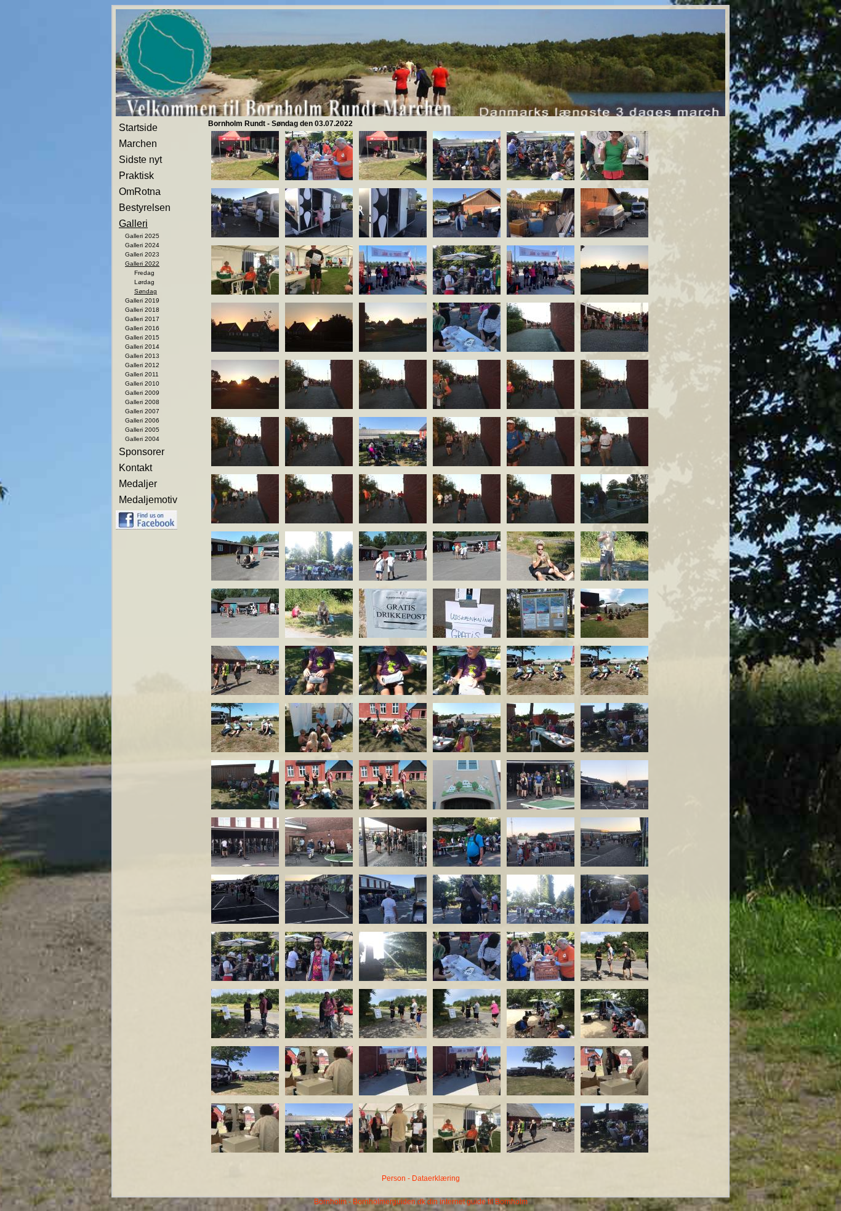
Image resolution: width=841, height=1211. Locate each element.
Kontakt (135, 468)
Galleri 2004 (142, 438)
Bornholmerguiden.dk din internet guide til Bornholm (440, 1201)
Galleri (133, 223)
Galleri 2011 (142, 374)
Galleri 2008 (142, 402)
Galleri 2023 (142, 254)
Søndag (145, 291)
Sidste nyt (140, 159)
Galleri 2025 (142, 235)
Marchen (138, 143)
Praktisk (136, 175)
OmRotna (140, 191)
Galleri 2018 (142, 309)
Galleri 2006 (142, 420)
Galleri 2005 (142, 429)
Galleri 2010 (142, 383)
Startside (138, 127)
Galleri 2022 (142, 263)
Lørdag (144, 282)
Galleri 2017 (142, 319)
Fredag (144, 272)
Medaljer (138, 483)
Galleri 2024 (142, 245)
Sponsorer (141, 452)
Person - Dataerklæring (421, 1178)
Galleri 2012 (142, 365)
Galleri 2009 (142, 392)
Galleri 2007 (142, 411)
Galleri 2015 (142, 337)
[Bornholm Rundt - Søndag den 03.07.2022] (245, 177)
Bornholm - (332, 1201)
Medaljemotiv (148, 499)
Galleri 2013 (142, 355)
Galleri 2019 (142, 300)
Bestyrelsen (145, 207)
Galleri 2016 (142, 328)
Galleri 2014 (142, 346)
